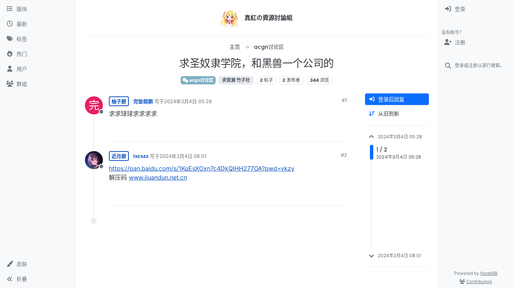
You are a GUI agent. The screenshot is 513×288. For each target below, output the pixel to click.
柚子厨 (119, 101)
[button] (37, 264)
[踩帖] (325, 133)
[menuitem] (475, 9)
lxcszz (140, 156)
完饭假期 (143, 101)
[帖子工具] (340, 133)
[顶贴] (299, 133)
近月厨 (119, 156)
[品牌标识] (229, 18)
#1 (344, 100)
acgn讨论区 (201, 80)
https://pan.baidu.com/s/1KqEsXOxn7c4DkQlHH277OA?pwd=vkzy (201, 168)
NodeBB (489, 273)
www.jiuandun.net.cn (158, 177)
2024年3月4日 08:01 (183, 156)
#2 (344, 155)
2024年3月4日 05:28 (188, 101)
